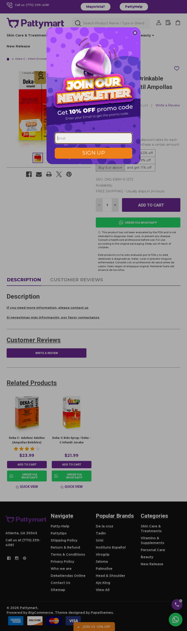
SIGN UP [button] (93, 153)
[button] (135, 33)
